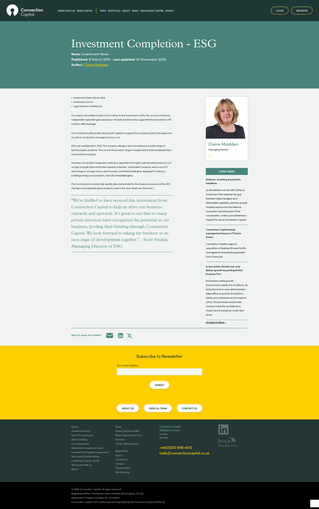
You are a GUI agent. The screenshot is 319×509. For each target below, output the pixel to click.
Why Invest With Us (81, 464)
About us (128, 408)
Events (169, 10)
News (135, 10)
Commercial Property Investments (90, 452)
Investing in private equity (85, 460)
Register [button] (302, 10)
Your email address (128, 365)
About (126, 10)
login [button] (279, 10)
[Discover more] (209, 155)
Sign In (119, 455)
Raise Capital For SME (127, 431)
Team (103, 10)
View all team (158, 408)
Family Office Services (127, 443)
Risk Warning (122, 472)
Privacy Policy (122, 467)
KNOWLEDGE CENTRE (151, 10)
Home (74, 426)
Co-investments (80, 443)
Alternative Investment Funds (87, 448)
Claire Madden (96, 64)
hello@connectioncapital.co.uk (184, 452)
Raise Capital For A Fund (128, 435)
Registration (122, 451)
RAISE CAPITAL (85, 10)
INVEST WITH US (66, 10)
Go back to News (215, 322)
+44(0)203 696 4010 (176, 447)
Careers (119, 463)
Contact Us (189, 408)
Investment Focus (80, 431)
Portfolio (114, 10)
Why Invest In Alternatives (85, 456)
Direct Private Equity (82, 435)
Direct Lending (79, 439)
